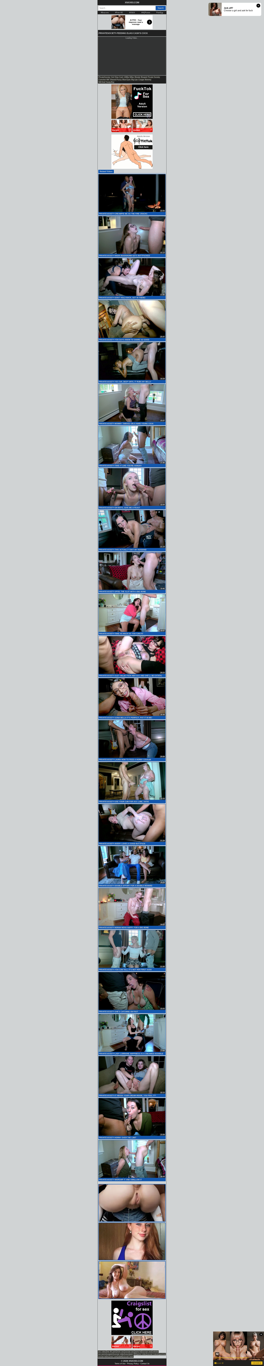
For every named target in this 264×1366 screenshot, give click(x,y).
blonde (137, 77)
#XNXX (132, 13)
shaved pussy (116, 80)
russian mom (128, 1357)
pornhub (162, 1354)
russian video (119, 1354)
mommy (148, 80)
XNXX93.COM (132, 2)
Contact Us (145, 1364)
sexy (127, 1354)
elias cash (119, 77)
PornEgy (159, 13)
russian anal (147, 1352)
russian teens (103, 1357)
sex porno (102, 1354)
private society (154, 77)
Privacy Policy (133, 1364)
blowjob (144, 77)
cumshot (102, 80)
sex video (102, 1352)
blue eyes (126, 80)
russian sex (129, 1352)
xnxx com (113, 1357)
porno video (141, 1354)
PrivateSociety (104, 77)
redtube (155, 1352)
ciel (112, 77)
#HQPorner (145, 13)
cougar (141, 80)
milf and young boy (106, 82)
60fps (132, 77)
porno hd (138, 1352)
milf (107, 80)
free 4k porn (111, 1352)
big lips (134, 80)
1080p (126, 77)
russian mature (153, 1354)
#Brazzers (105, 13)
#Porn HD (119, 13)
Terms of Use (120, 1364)
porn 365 (132, 1354)
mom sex (120, 1352)
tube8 (120, 1357)
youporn (110, 1354)
